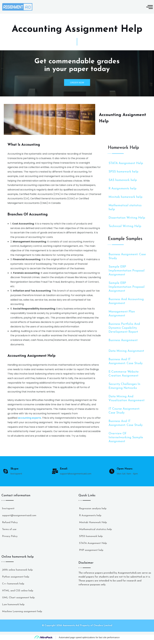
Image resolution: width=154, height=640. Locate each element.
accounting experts (29, 418)
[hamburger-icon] (148, 6)
